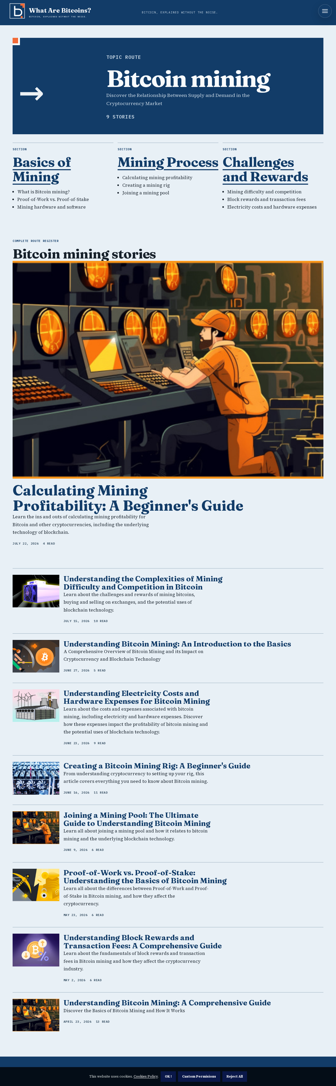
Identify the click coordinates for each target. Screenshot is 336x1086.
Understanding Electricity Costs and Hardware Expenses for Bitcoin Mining (137, 697)
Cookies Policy (146, 1076)
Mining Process (168, 162)
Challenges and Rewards (265, 169)
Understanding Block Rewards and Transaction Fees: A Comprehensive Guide (143, 941)
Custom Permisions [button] (199, 1076)
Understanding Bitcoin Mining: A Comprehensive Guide (167, 1002)
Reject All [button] (235, 1076)
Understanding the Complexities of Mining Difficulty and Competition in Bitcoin (143, 582)
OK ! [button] (168, 1076)
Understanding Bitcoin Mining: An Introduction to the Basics (177, 643)
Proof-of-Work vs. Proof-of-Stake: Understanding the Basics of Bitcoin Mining (145, 876)
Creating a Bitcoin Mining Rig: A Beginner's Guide (157, 765)
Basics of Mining (42, 169)
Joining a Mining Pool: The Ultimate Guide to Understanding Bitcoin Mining (137, 819)
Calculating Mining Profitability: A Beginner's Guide (128, 498)
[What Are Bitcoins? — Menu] (325, 11)
